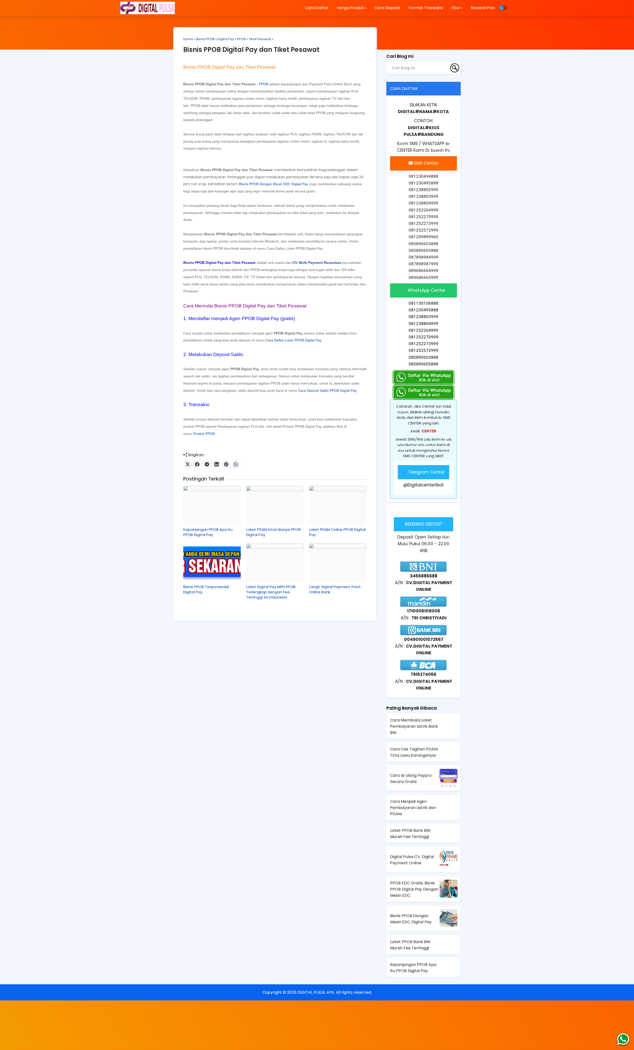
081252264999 (423, 330)
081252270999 (423, 336)
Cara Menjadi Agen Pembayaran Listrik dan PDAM (413, 808)
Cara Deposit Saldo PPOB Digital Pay (327, 390)
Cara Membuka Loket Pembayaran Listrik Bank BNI (414, 726)
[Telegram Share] (207, 464)
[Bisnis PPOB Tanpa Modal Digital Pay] (212, 562)
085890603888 (423, 357)
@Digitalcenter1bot (423, 485)
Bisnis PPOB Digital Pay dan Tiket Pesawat (251, 49)
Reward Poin (483, 8)
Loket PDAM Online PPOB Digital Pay (337, 532)
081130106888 (423, 303)
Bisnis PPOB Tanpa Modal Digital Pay (206, 589)
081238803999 (423, 316)
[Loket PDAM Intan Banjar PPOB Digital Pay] (275, 505)
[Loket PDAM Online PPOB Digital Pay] (338, 505)
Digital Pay (225, 39)
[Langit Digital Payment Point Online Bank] (338, 562)
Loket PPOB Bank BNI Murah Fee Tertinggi (410, 834)
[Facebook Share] (197, 464)
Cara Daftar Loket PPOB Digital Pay (294, 248)
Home (188, 39)
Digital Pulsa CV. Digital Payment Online (412, 860)
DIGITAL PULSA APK (315, 992)
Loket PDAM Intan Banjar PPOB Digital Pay (273, 532)
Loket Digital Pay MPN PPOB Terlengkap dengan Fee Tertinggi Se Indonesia (270, 592)
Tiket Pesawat (260, 39)
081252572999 (423, 350)
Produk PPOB (204, 434)
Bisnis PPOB (205, 39)
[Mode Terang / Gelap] (503, 7)
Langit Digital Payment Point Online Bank (335, 589)
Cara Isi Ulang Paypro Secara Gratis (411, 778)
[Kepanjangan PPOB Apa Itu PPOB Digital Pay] (212, 505)
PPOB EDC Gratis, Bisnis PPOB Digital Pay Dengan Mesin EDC (414, 889)
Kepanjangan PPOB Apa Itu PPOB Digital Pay (208, 532)
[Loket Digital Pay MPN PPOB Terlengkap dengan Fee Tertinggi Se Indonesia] (275, 562)
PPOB (241, 39)
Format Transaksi (426, 8)
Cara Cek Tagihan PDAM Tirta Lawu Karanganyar (414, 752)
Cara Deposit (387, 8)
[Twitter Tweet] (187, 464)
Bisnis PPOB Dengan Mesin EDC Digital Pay (273, 184)
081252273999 (423, 343)
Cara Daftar (317, 8)
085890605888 (423, 363)
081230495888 (423, 309)
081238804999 (423, 323)
